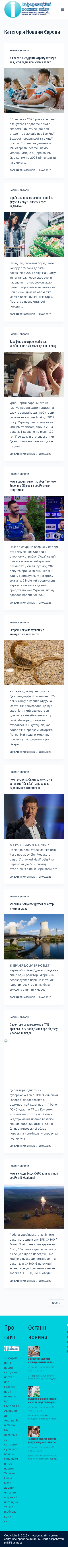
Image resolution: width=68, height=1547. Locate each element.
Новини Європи (19, 50)
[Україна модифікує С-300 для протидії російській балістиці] (34, 1206)
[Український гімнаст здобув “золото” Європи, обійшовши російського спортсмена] (34, 518)
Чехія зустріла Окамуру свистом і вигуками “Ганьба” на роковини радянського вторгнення (31, 784)
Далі (54, 1302)
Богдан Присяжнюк (41, 1367)
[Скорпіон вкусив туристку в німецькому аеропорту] (34, 662)
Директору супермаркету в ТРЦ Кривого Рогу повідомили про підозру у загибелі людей (34, 1029)
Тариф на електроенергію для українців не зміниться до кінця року (33, 344)
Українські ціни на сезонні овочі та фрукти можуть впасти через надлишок (31, 202)
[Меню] (62, 9)
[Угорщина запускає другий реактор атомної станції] (34, 936)
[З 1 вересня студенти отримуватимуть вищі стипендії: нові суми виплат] (34, 90)
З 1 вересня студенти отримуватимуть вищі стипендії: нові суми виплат (33, 60)
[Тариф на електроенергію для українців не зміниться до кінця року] (34, 374)
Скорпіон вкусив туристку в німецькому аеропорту (27, 632)
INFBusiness (14, 1542)
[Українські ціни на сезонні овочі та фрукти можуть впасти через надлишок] (34, 234)
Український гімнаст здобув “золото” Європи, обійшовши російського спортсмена (33, 485)
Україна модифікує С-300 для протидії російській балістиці (34, 1175)
